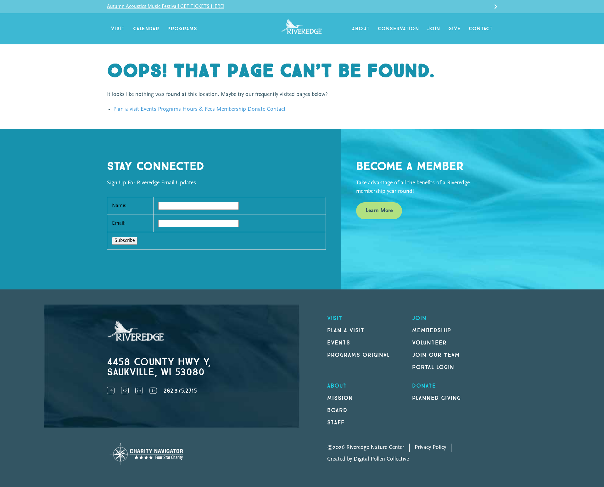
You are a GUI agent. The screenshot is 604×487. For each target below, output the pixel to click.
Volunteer (429, 342)
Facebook (111, 390)
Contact (481, 28)
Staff (335, 422)
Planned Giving (436, 398)
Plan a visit (126, 109)
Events (148, 109)
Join (433, 28)
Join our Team (436, 355)
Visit (118, 28)
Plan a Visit (346, 330)
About (361, 28)
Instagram (125, 390)
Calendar (146, 28)
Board (337, 410)
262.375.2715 (180, 391)
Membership (231, 109)
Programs (182, 28)
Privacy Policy (430, 448)
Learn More (379, 211)
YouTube (153, 390)
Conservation (398, 28)
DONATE (424, 385)
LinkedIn (139, 390)
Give (454, 28)
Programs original (358, 355)
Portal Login (433, 367)
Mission (340, 398)
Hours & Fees (198, 109)
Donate (256, 109)
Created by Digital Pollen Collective (368, 459)
